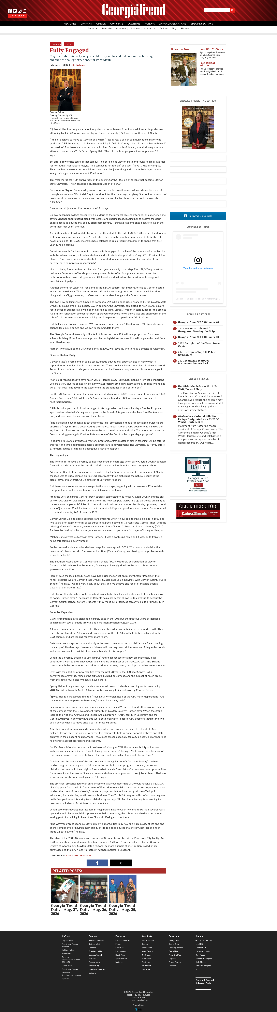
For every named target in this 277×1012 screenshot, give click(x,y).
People (118, 944)
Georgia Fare (174, 941)
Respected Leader (202, 951)
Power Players (175, 962)
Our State (116, 23)
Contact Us (150, 28)
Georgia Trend (182, 299)
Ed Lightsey (78, 65)
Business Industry (122, 941)
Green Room (67, 966)
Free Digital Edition (207, 64)
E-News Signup (17, 15)
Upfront (86, 23)
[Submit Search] (232, 10)
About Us (92, 28)
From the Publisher (96, 941)
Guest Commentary (97, 969)
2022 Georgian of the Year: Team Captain (199, 345)
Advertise (121, 28)
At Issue (92, 959)
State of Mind (94, 944)
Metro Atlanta (148, 941)
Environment (120, 951)
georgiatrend (198, 299)
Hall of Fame (200, 962)
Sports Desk (174, 944)
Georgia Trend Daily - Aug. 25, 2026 (122, 909)
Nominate (135, 28)
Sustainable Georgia (70, 969)
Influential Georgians (204, 959)
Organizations (67, 941)
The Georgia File (95, 951)
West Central (147, 951)
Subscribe (107, 28)
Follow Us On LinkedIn (200, 216)
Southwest (146, 966)
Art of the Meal (175, 955)
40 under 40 (200, 948)
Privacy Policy (138, 1005)
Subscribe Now (180, 49)
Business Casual (95, 955)
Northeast (146, 955)
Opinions (92, 973)
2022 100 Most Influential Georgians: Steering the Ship (196, 330)
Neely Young (94, 966)
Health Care (120, 955)
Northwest (146, 959)
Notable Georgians (203, 966)
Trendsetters (67, 954)
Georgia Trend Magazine (138, 11)
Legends (172, 959)
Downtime (134, 23)
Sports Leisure (121, 959)
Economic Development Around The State (71, 959)
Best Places (200, 955)
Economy (92, 948)
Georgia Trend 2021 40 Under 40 (198, 337)
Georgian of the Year (203, 941)
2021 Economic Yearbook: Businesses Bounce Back (194, 362)
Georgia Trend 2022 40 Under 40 (198, 322)
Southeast (146, 962)
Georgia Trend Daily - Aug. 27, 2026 (64, 909)
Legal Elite (199, 944)
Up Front (65, 979)
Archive (163, 28)
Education (72, 856)
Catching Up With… (177, 948)
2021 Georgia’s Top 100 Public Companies (197, 353)
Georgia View (94, 962)
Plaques (185, 28)
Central (145, 944)
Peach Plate (173, 951)
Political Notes (68, 950)
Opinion (101, 23)
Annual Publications (172, 23)
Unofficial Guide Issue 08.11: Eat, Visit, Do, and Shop (198, 388)
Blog (174, 28)
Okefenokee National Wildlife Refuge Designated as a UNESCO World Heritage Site (198, 419)
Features (70, 23)
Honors (150, 23)
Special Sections (202, 23)
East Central (147, 948)
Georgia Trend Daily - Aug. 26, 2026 (93, 909)
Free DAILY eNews (211, 49)
